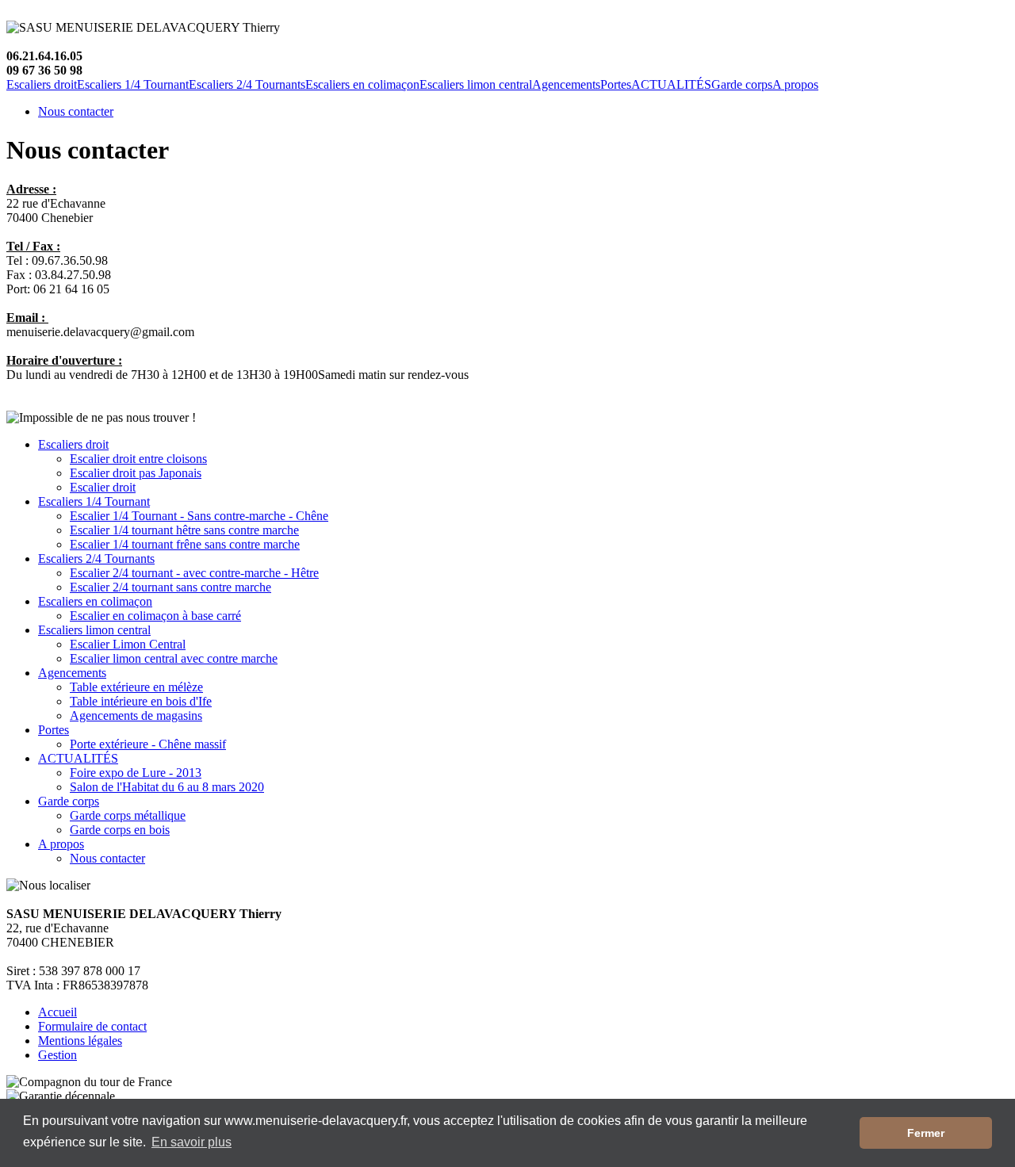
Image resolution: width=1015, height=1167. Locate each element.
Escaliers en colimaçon (362, 84)
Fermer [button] (925, 1133)
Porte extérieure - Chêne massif (148, 744)
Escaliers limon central (475, 84)
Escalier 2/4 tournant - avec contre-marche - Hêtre (194, 573)
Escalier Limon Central (128, 644)
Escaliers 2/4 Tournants (247, 84)
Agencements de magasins (136, 715)
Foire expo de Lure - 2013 (135, 772)
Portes (615, 84)
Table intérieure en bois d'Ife (141, 701)
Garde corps (741, 84)
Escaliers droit (41, 84)
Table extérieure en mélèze (136, 687)
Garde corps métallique (128, 815)
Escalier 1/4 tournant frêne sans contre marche (185, 544)
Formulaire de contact (92, 1026)
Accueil (57, 1012)
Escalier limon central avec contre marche (174, 658)
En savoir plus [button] (191, 1142)
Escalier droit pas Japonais (135, 473)
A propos (795, 84)
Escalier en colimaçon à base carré (155, 615)
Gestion (57, 1055)
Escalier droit (103, 487)
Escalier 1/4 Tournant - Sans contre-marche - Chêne (199, 515)
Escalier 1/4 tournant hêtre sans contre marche (184, 530)
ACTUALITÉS (671, 84)
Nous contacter (75, 111)
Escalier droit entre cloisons (138, 458)
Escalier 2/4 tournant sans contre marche (170, 587)
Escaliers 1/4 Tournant (133, 84)
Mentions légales (80, 1040)
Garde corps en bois (120, 829)
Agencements (566, 84)
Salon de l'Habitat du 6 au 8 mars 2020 (167, 787)
